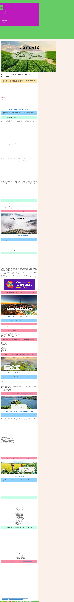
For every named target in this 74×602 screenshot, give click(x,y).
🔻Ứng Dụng (4, 20)
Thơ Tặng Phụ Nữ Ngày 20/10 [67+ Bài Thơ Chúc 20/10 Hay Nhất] (12, 599)
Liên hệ (33, 601)
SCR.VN (1, 1)
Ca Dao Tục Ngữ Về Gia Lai (28, 393)
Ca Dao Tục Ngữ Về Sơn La (16, 211)
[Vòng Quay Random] (19, 289)
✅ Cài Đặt (4, 15)
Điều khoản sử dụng (27, 601)
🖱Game (3, 22)
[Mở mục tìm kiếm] (1, 25)
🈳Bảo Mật (4, 11)
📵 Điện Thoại (4, 13)
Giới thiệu (12, 601)
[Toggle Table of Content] (2, 99)
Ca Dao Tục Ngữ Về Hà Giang (29, 354)
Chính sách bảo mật (19, 601)
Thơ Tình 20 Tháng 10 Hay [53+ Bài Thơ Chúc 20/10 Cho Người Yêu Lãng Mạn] (15, 598)
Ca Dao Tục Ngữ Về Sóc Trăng (28, 292)
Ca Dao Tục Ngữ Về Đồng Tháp (29, 458)
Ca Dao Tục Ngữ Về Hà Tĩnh (27, 561)
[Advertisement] (37, 33)
